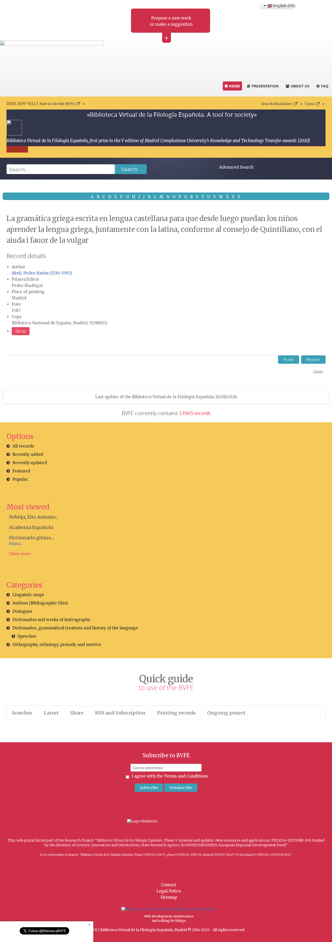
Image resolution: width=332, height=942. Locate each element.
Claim (318, 371)
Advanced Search (236, 167)
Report (313, 359)
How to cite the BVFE (57, 104)
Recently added (27, 454)
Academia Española (31, 527)
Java (310, 104)
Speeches (27, 636)
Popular (20, 479)
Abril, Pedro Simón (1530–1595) (42, 273)
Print (288, 359)
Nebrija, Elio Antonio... (33, 517)
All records (23, 446)
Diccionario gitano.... (31, 538)
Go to (21, 331)
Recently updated (29, 462)
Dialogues (22, 611)
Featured (21, 471)
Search (129, 169)
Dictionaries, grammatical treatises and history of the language (75, 627)
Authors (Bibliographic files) (40, 603)
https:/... (15, 543)
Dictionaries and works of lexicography (51, 619)
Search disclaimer (276, 104)
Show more (20, 553)
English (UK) (283, 5)
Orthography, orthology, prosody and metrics (56, 644)
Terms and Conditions (186, 776)
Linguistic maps (28, 594)
